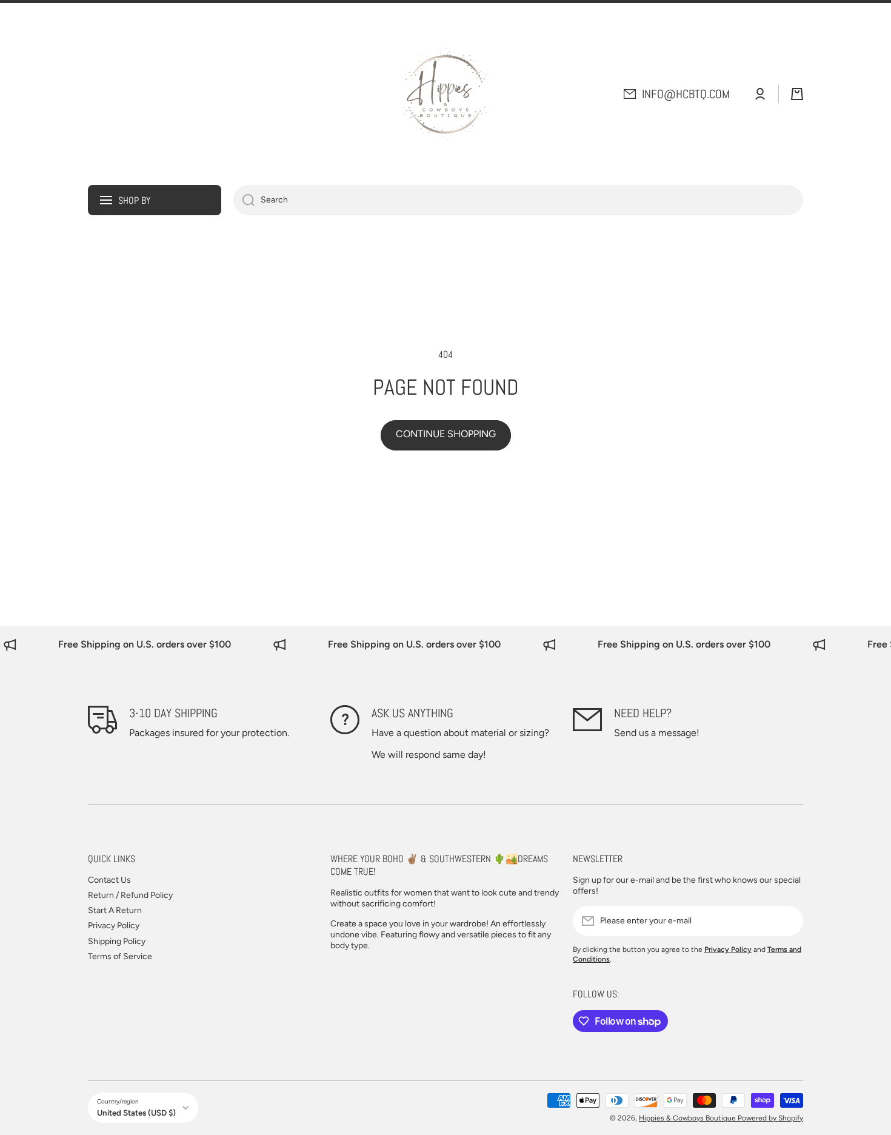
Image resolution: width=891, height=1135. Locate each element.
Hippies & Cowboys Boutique (688, 1118)
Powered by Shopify (770, 1118)
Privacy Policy (113, 925)
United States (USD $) (136, 1112)
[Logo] (445, 94)
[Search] (244, 200)
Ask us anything (412, 713)
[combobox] (518, 200)
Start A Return (115, 910)
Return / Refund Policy (130, 895)
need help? (643, 713)
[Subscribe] (788, 921)
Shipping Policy (116, 941)
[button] (797, 94)
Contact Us (109, 880)
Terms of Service (120, 956)
